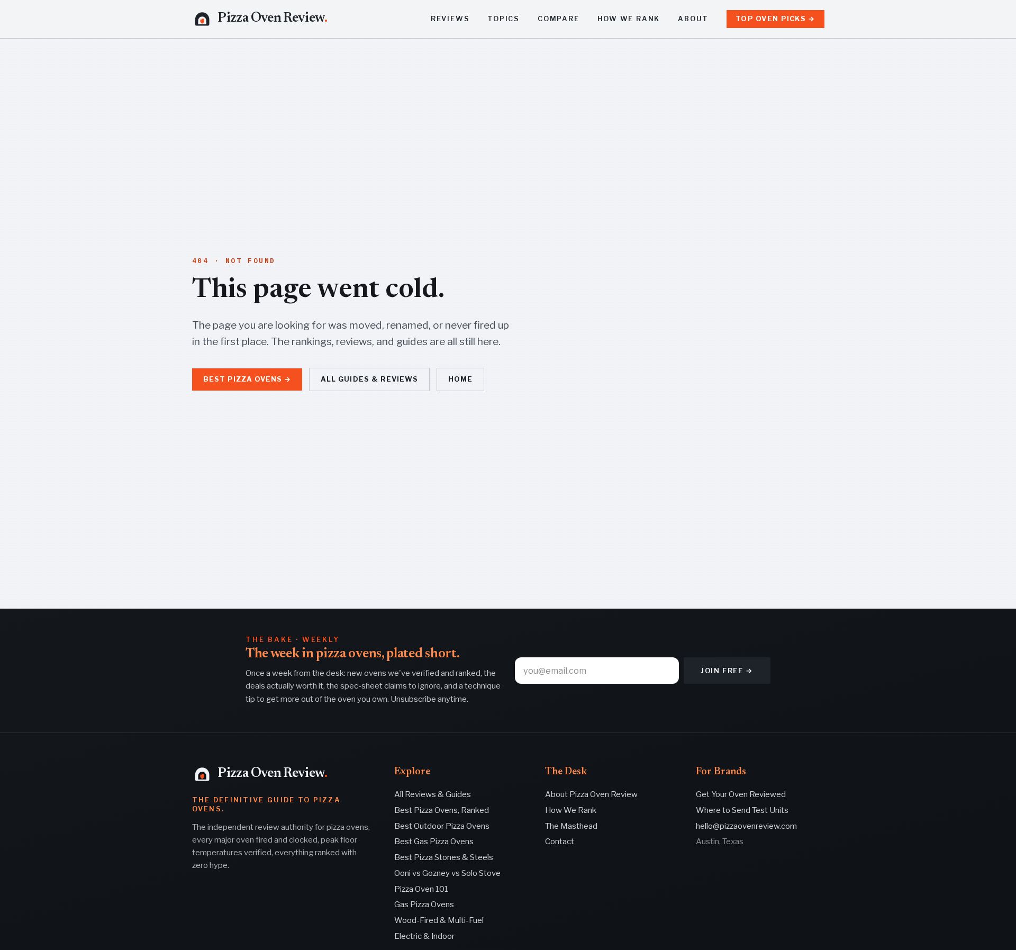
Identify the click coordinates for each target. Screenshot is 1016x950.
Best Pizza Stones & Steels (443, 857)
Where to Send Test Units (742, 810)
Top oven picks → (775, 19)
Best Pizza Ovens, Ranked (441, 810)
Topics (503, 19)
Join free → (727, 670)
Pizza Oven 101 (421, 889)
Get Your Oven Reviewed (741, 794)
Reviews (450, 19)
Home (460, 379)
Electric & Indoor (424, 936)
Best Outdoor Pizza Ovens (441, 826)
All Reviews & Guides (432, 794)
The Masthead (571, 826)
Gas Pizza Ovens (424, 904)
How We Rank (628, 19)
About (693, 19)
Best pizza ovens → (247, 379)
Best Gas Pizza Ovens (434, 841)
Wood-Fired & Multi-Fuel (439, 920)
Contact (559, 841)
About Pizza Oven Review (591, 794)
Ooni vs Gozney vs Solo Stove (447, 873)
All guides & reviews (369, 379)
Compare (558, 19)
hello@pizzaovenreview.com (746, 826)
